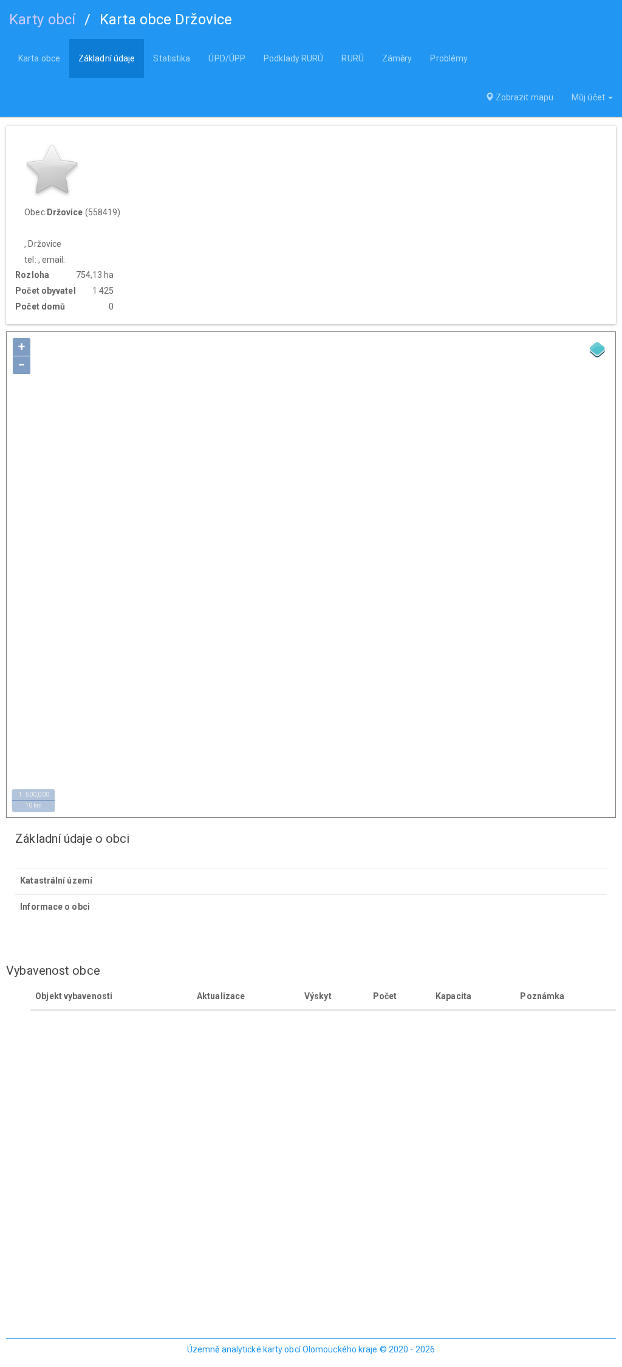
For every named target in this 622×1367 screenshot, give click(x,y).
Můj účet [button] (589, 97)
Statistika (171, 58)
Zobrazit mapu (523, 97)
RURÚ (352, 58)
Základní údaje (106, 58)
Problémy (449, 58)
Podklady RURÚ (293, 58)
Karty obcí (42, 19)
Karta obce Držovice (166, 19)
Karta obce (39, 58)
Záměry (397, 58)
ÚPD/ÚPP (226, 58)
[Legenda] (597, 349)
